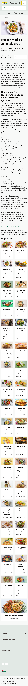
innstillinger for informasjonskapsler (9, 683)
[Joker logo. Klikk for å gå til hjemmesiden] (4, 3)
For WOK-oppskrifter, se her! (10, 226)
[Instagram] (6, 664)
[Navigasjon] (19, 3)
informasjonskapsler (21, 680)
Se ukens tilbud (6, 650)
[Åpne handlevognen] (23, 3)
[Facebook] (3, 664)
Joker (3, 645)
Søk (23, 8)
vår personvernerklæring (10, 680)
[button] (20, 57)
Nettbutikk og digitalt (8, 639)
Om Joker (4, 633)
